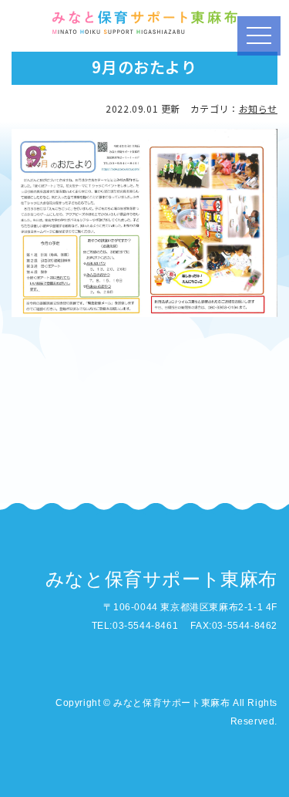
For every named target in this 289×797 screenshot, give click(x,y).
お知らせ (258, 108)
